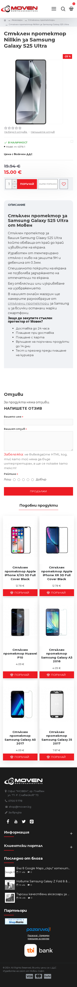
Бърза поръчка (48, 184)
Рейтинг (10, 473)
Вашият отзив (14, 428)
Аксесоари (17, 20)
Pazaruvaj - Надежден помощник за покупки (38, 937)
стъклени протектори (28, 303)
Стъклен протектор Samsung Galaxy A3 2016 (56, 655)
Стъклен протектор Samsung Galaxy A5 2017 (20, 737)
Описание (16, 205)
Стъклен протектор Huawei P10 (20, 653)
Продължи (38, 491)
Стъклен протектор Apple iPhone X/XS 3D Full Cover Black (20, 573)
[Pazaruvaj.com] (38, 930)
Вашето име (12, 416)
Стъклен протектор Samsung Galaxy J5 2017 (56, 737)
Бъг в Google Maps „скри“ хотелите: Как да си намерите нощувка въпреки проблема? (43, 868)
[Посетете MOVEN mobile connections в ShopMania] (16, 921)
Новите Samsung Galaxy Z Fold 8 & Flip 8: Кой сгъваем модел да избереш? (43, 881)
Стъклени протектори (41, 20)
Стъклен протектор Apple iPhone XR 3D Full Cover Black (56, 573)
